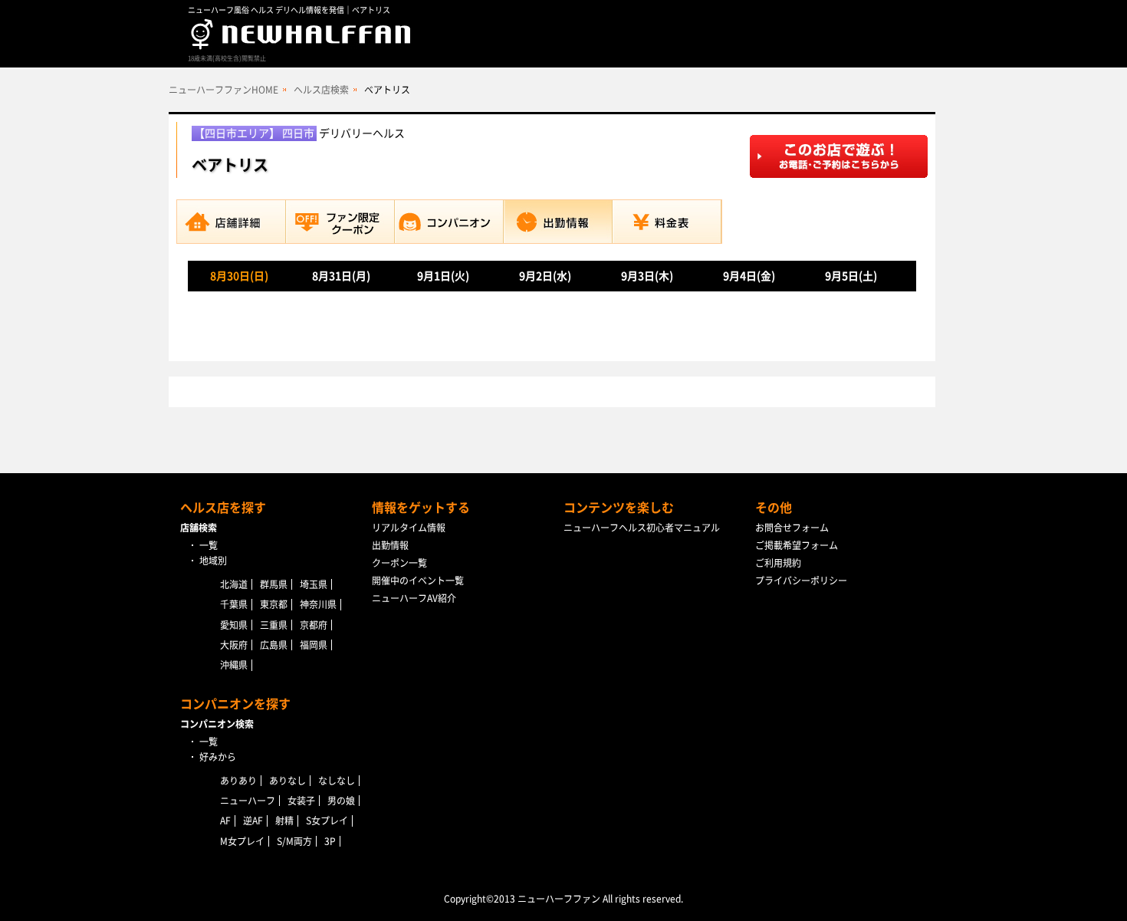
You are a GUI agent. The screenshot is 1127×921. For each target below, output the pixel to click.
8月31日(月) (341, 276)
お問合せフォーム (792, 527)
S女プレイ (327, 820)
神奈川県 (318, 604)
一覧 (208, 545)
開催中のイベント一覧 (418, 580)
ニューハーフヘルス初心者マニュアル (642, 527)
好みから (217, 756)
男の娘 (341, 800)
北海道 (234, 584)
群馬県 (274, 584)
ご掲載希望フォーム (796, 545)
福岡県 (313, 645)
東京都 (274, 604)
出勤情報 (390, 545)
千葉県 (234, 604)
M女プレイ (242, 841)
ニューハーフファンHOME (223, 89)
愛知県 (234, 625)
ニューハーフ (247, 800)
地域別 (213, 560)
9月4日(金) (749, 276)
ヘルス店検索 (321, 89)
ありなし (287, 780)
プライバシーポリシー (801, 580)
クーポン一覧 (399, 562)
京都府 (313, 625)
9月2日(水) (545, 276)
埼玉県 (313, 584)
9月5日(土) (851, 276)
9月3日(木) (647, 276)
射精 (284, 820)
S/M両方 (294, 841)
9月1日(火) (443, 276)
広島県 (274, 645)
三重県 (274, 625)
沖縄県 (234, 664)
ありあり (238, 780)
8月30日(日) (239, 276)
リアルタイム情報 (408, 527)
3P (330, 841)
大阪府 (234, 645)
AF (225, 820)
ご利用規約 (778, 562)
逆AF (253, 820)
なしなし (336, 780)
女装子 (301, 800)
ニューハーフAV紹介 (414, 598)
